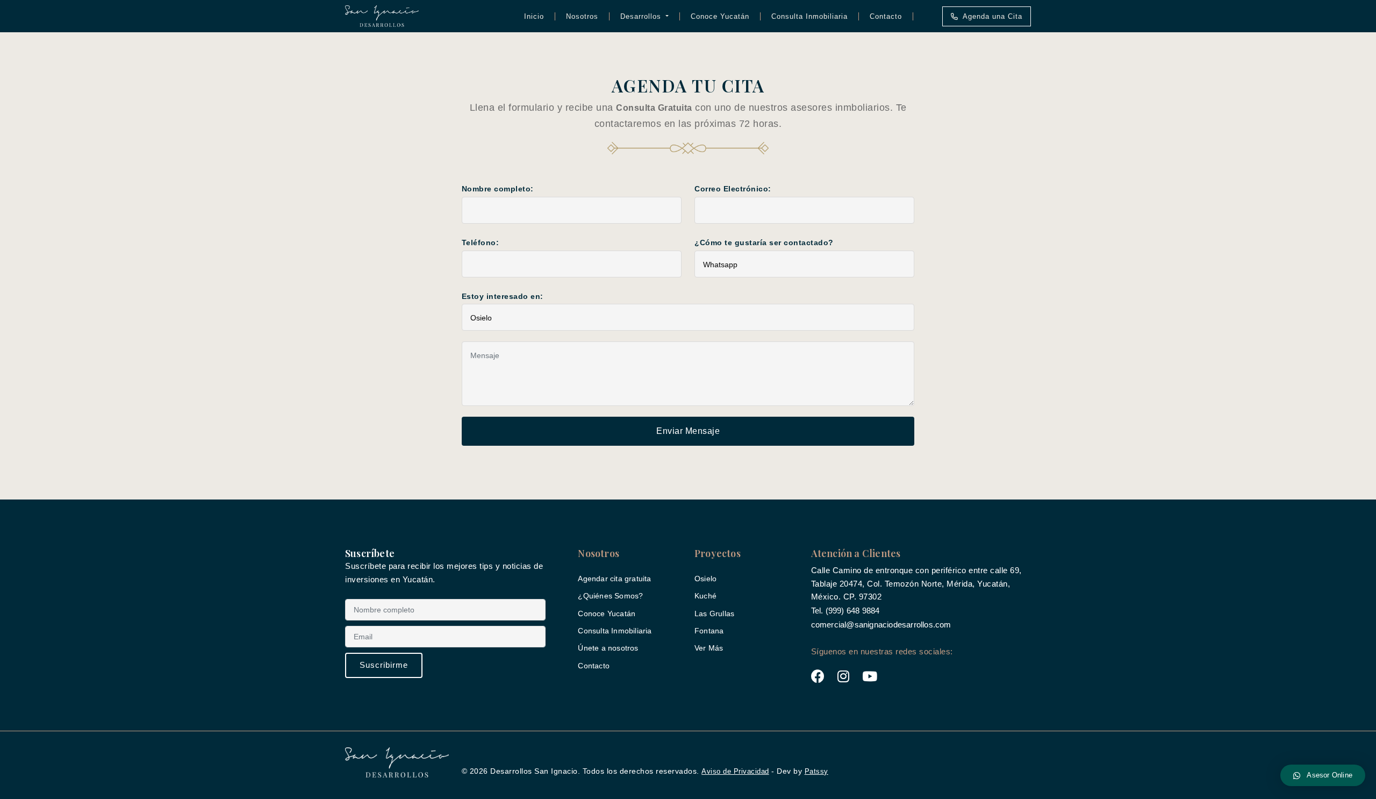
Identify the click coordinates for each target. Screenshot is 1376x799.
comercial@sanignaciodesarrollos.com (881, 624)
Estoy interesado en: (502, 296)
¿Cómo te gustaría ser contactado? (764, 242)
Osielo (705, 578)
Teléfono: (480, 242)
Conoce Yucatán (720, 16)
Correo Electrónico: (732, 188)
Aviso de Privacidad (735, 771)
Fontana (708, 630)
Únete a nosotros (608, 648)
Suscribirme (384, 664)
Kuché (705, 595)
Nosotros (582, 16)
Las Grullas (714, 613)
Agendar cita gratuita (614, 578)
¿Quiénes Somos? (610, 595)
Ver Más (708, 648)
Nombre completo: (498, 188)
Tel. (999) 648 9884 (845, 610)
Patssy (816, 771)
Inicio (534, 16)
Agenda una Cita (992, 16)
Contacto (886, 16)
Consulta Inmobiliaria (809, 16)
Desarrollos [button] (642, 16)
